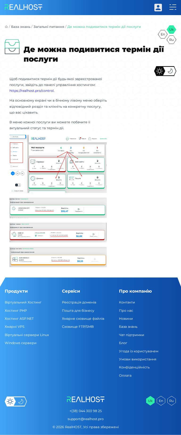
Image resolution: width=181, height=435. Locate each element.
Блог (123, 343)
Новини (126, 318)
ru (171, 40)
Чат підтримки (131, 335)
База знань (20, 27)
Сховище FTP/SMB (78, 326)
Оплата (125, 375)
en (163, 34)
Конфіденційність (134, 367)
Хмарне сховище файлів (83, 318)
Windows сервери (21, 343)
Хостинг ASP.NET (19, 318)
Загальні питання (48, 27)
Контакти (127, 302)
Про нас (126, 310)
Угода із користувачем (138, 351)
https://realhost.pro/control (31, 91)
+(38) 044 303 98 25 (86, 411)
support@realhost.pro (86, 419)
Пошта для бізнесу (78, 310)
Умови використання (137, 359)
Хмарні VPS (15, 326)
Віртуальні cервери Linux (27, 335)
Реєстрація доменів (79, 302)
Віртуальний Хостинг (23, 302)
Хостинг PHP (16, 310)
